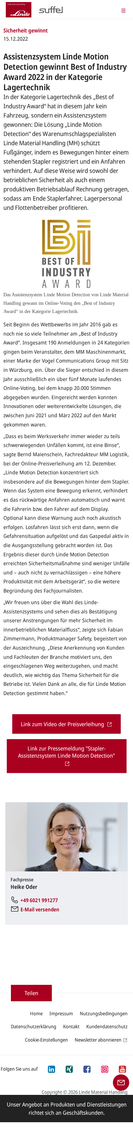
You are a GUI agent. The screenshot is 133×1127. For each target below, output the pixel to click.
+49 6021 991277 (39, 900)
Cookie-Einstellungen (46, 1039)
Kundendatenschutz (107, 1026)
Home (36, 1013)
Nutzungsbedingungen (104, 1013)
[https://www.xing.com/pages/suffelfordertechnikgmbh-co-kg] (69, 1068)
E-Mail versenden (39, 909)
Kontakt (71, 1026)
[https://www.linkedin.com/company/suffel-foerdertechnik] (51, 1068)
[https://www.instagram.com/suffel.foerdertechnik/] (104, 1068)
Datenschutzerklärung (33, 1026)
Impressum (61, 1013)
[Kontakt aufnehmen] (121, 1082)
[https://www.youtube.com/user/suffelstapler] (122, 1068)
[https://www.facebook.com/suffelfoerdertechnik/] (86, 1068)
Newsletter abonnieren (98, 1039)
